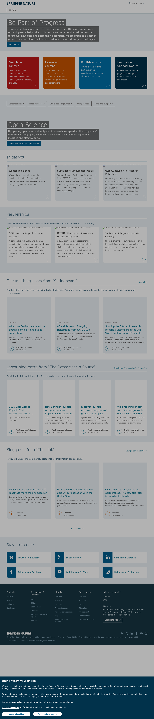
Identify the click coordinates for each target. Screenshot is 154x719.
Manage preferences (10, 707)
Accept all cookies (16, 714)
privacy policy (15, 702)
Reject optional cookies (47, 714)
